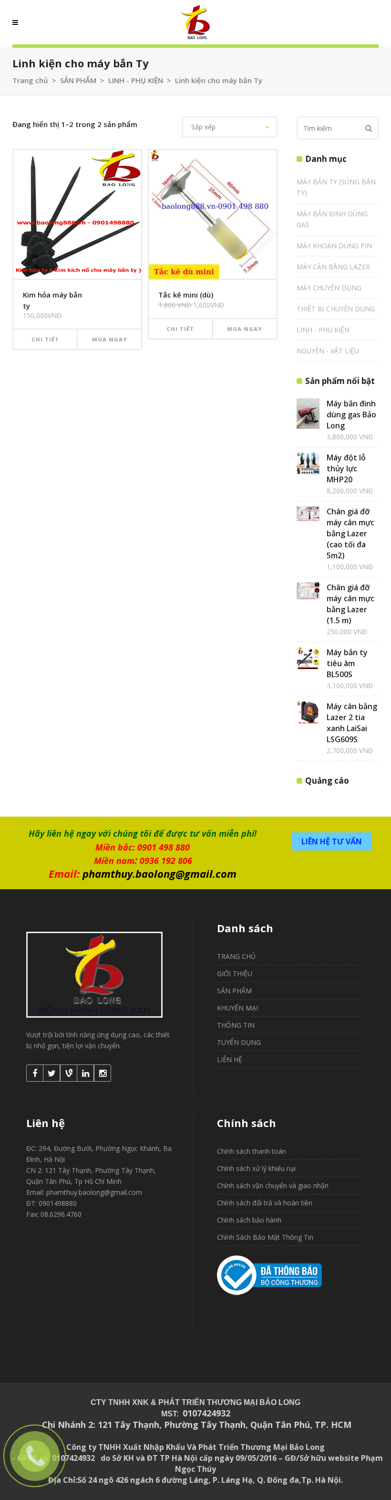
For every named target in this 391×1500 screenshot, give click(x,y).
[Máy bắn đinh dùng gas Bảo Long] (308, 413)
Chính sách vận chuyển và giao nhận (273, 1185)
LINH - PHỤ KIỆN (135, 80)
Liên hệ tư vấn (331, 841)
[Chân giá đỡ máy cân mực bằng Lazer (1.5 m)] (308, 590)
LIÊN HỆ (229, 1059)
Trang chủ (30, 80)
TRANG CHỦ (236, 956)
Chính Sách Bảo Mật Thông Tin (265, 1237)
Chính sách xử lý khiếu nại (256, 1168)
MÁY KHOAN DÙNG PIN (334, 245)
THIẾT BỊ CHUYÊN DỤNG (336, 308)
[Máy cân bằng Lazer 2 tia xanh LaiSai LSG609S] (308, 712)
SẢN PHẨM (78, 80)
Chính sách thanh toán (251, 1151)
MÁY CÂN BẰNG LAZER (333, 266)
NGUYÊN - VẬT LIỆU (328, 350)
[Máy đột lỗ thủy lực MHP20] (308, 463)
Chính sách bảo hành (249, 1219)
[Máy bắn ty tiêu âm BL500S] (308, 658)
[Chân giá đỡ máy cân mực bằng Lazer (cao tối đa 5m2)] (308, 513)
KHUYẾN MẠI (237, 1007)
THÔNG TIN (236, 1025)
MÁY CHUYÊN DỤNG (329, 287)
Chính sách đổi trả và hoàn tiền (264, 1202)
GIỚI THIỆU (234, 973)
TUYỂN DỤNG (239, 1042)
